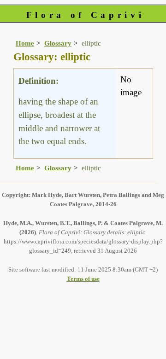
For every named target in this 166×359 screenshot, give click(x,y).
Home (25, 43)
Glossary (57, 43)
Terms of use (83, 278)
